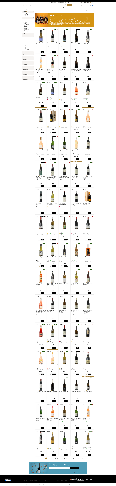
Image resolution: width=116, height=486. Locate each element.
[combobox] (91, 2)
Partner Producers (37, 480)
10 (66, 458)
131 (82, 458)
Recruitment (36, 478)
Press (46, 480)
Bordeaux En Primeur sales (55, 22)
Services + (53, 7)
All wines (25, 7)
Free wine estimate (26, 478)
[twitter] (87, 479)
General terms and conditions (37, 484)
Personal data (43, 484)
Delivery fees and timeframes (28, 480)
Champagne (74, 0)
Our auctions (44, 7)
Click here (57, 2)
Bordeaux (69, 0)
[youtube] (90, 479)
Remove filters (28, 9)
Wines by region (35, 7)
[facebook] (86, 479)
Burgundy (66, 0)
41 (73, 458)
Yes (50, 470)
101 (78, 458)
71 (75, 458)
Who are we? (47, 478)
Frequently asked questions (62, 480)
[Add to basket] (42, 52)
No (52, 470)
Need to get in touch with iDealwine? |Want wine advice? (58, 2)
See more (28, 31)
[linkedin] (91, 479)
